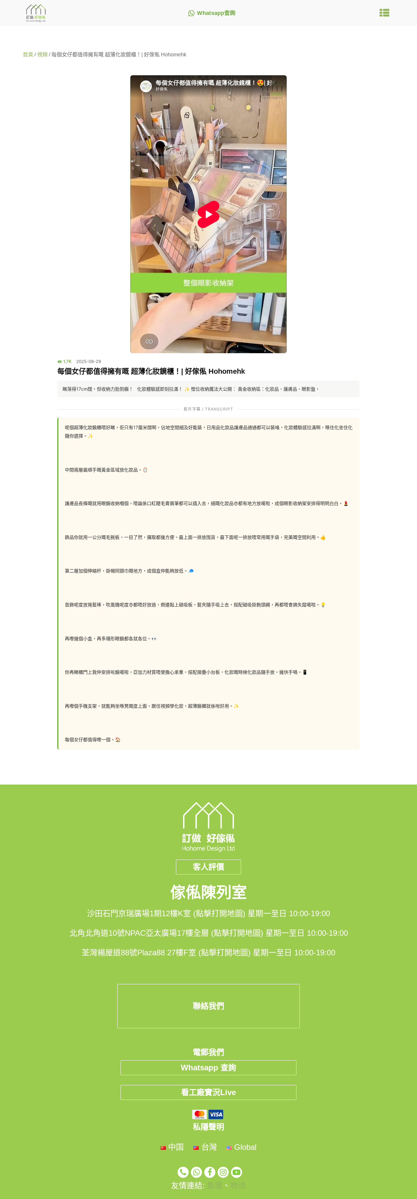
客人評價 (208, 866)
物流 (238, 1185)
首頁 (28, 54)
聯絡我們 (208, 1006)
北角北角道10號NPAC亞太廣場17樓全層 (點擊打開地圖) (166, 933)
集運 (215, 1185)
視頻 (42, 54)
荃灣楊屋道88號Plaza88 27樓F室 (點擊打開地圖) (166, 952)
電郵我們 (208, 1052)
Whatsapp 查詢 (208, 1067)
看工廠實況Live (208, 1092)
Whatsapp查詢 (216, 13)
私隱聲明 (208, 1126)
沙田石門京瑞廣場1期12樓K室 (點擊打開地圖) (166, 913)
